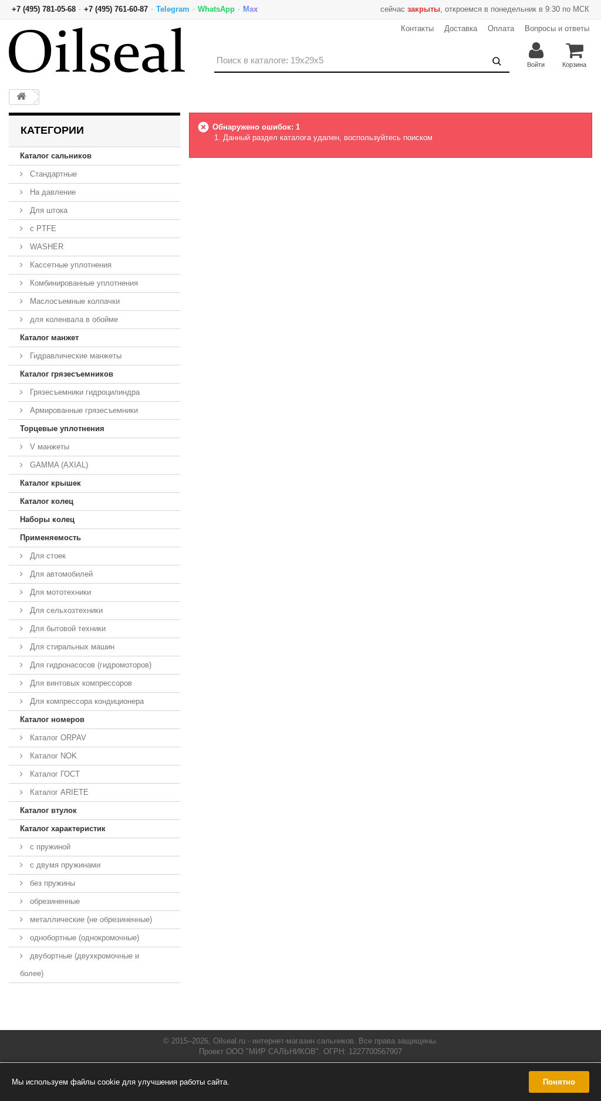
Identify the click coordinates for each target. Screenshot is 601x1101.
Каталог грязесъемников (66, 374)
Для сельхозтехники (65, 610)
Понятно (559, 1082)
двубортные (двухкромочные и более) (79, 964)
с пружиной (49, 846)
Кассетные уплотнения (70, 264)
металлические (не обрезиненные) (90, 919)
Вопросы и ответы (557, 28)
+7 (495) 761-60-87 (116, 9)
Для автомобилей (60, 574)
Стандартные (52, 174)
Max (250, 9)
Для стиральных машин (71, 646)
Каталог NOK (52, 755)
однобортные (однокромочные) (83, 937)
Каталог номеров (52, 719)
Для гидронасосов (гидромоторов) (89, 664)
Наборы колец (47, 519)
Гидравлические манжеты (74, 355)
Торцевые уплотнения (62, 428)
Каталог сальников (56, 155)
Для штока (47, 210)
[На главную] (21, 97)
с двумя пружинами (64, 865)
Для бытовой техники (67, 628)
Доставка (460, 28)
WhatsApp (216, 9)
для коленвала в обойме (73, 319)
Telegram (173, 9)
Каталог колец (46, 501)
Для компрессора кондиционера (86, 701)
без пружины (51, 883)
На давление (52, 192)
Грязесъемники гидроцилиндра (84, 392)
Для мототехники (59, 592)
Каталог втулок (48, 810)
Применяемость (50, 537)
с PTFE (42, 228)
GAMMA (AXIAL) (58, 464)
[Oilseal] (97, 50)
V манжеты (48, 446)
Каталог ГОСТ (54, 774)
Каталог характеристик (63, 828)
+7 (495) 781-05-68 (44, 9)
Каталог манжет (49, 337)
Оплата (501, 28)
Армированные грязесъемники (83, 410)
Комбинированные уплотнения (83, 283)
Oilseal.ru (229, 1040)
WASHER (45, 246)
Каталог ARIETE (58, 792)
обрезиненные (54, 901)
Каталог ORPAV (57, 737)
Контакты (417, 28)
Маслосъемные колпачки (74, 301)
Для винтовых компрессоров (80, 683)
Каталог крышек (50, 483)
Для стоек (47, 555)
